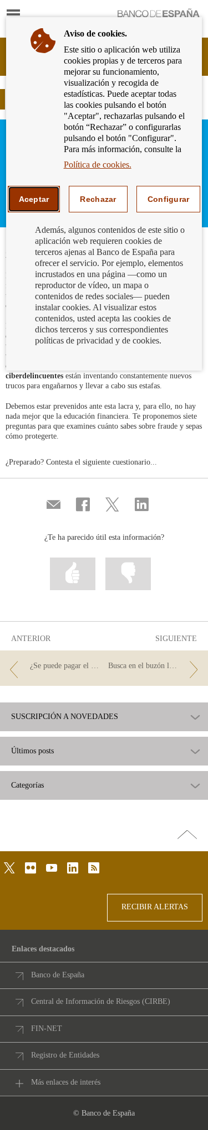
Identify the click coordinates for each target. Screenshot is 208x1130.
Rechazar (98, 199)
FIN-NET (46, 1028)
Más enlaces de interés (65, 1082)
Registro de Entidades (65, 1055)
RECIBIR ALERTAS (154, 907)
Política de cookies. (97, 164)
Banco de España (57, 975)
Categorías (27, 785)
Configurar (169, 199)
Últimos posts (32, 751)
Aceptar (34, 199)
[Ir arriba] (187, 835)
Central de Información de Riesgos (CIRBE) (100, 1001)
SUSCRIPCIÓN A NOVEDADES (64, 717)
